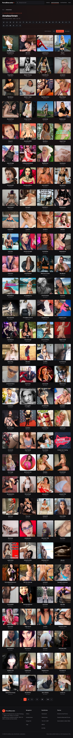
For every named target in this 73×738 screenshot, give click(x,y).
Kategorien (63, 2)
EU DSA (43, 728)
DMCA (43, 724)
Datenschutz (44, 717)
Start (3, 9)
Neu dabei (67, 31)
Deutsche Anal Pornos (63, 714)
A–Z (54, 31)
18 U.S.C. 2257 (45, 721)
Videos (48, 2)
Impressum (44, 714)
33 (42, 699)
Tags (69, 2)
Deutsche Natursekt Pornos (63, 718)
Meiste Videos (60, 31)
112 (48, 699)
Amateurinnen (55, 2)
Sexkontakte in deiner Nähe (63, 721)
